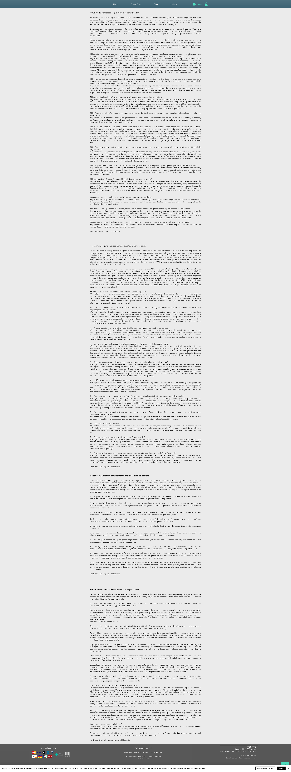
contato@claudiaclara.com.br (244, 758)
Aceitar (281, 768)
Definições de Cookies (265, 768)
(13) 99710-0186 (249, 755)
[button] (206, 4)
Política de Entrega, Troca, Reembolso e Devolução (143, 752)
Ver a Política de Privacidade (194, 768)
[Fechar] (288, 768)
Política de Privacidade (143, 748)
